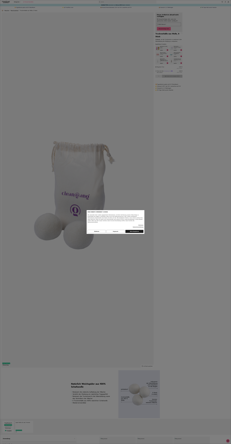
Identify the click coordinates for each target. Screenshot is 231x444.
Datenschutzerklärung (138, 227)
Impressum (140, 225)
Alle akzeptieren (134, 231)
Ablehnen (96, 231)
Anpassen (115, 231)
